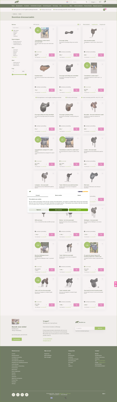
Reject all (39, 209)
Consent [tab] (38, 195)
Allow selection (58, 209)
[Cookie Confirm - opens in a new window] (83, 191)
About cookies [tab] (58, 195)
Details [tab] (79, 195)
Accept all (78, 209)
